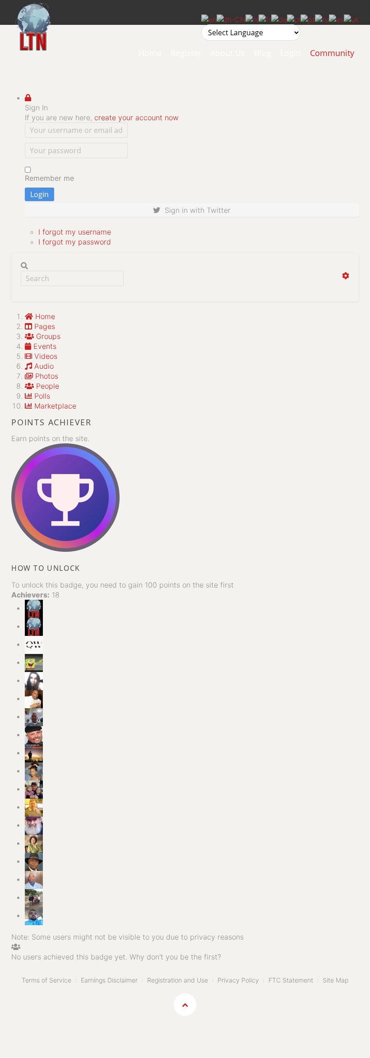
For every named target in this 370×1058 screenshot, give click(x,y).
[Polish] (294, 18)
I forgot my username (74, 231)
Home (150, 52)
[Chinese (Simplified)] (231, 18)
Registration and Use (177, 980)
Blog (262, 52)
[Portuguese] (308, 18)
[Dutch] (252, 18)
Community (332, 52)
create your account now (136, 117)
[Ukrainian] (351, 18)
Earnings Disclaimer (109, 980)
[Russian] (322, 18)
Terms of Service (46, 980)
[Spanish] (336, 18)
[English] (209, 18)
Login (290, 52)
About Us (227, 52)
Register (186, 52)
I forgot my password (74, 241)
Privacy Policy (238, 980)
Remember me (49, 178)
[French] (265, 18)
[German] (279, 18)
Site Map (335, 980)
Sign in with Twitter (195, 210)
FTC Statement (290, 980)
